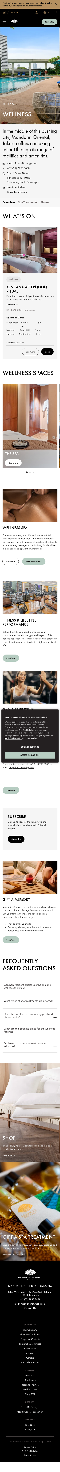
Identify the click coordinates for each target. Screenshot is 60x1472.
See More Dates (14, 342)
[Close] (56, 4)
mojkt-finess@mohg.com (21, 768)
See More (11, 304)
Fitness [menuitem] (45, 202)
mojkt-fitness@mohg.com (21, 163)
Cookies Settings (30, 747)
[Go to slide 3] (33, 472)
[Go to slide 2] (30, 472)
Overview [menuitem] (9, 202)
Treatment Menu (16, 187)
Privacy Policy (31, 738)
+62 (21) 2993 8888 (18, 168)
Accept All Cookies (30, 755)
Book (47, 351)
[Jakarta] (14, 21)
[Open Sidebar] (4, 21)
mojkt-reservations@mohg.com (30, 1303)
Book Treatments (17, 192)
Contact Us (30, 1308)
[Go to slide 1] (26, 472)
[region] (29, 736)
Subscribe (16, 839)
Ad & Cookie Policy (13, 738)
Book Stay (49, 21)
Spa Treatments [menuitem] (27, 202)
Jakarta (14, 12)
